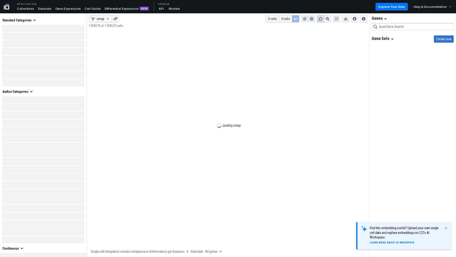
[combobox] (413, 26)
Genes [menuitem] (377, 18)
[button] (25, 8)
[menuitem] (19, 20)
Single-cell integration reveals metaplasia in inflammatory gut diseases (138, 251)
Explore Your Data (391, 7)
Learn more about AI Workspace (392, 242)
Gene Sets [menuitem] (381, 38)
